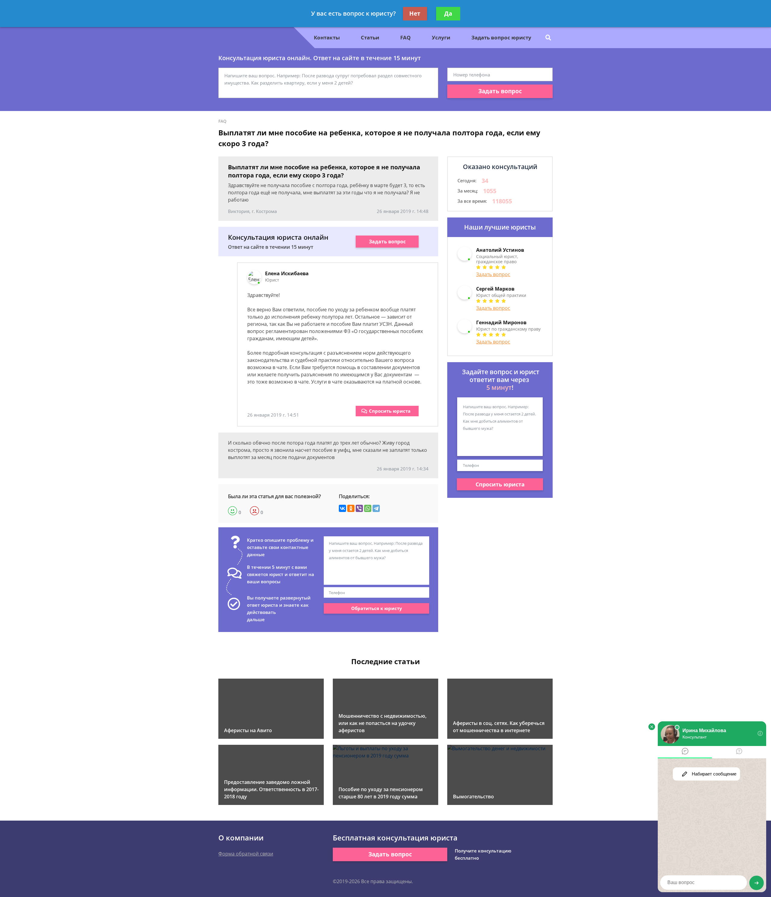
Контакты (327, 37)
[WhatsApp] (367, 508)
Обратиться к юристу (376, 608)
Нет (414, 13)
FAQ (405, 37)
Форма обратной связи (245, 853)
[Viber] (359, 508)
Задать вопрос (500, 91)
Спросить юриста (389, 411)
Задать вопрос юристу (501, 37)
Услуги (441, 37)
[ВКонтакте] (342, 508)
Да (448, 13)
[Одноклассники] (350, 508)
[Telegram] (376, 508)
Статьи (370, 37)
